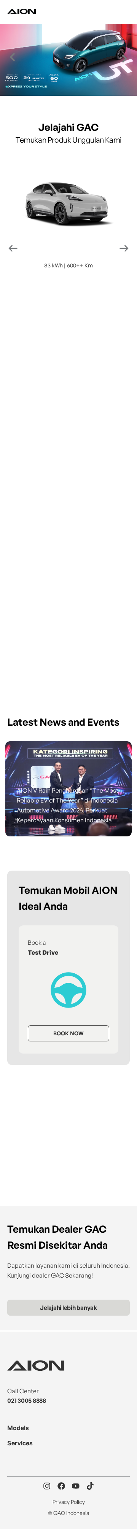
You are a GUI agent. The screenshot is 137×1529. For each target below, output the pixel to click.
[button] (12, 57)
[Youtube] (76, 1486)
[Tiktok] (90, 1486)
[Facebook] (61, 1486)
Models (18, 1428)
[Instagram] (47, 1486)
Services (20, 1443)
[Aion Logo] (21, 11)
